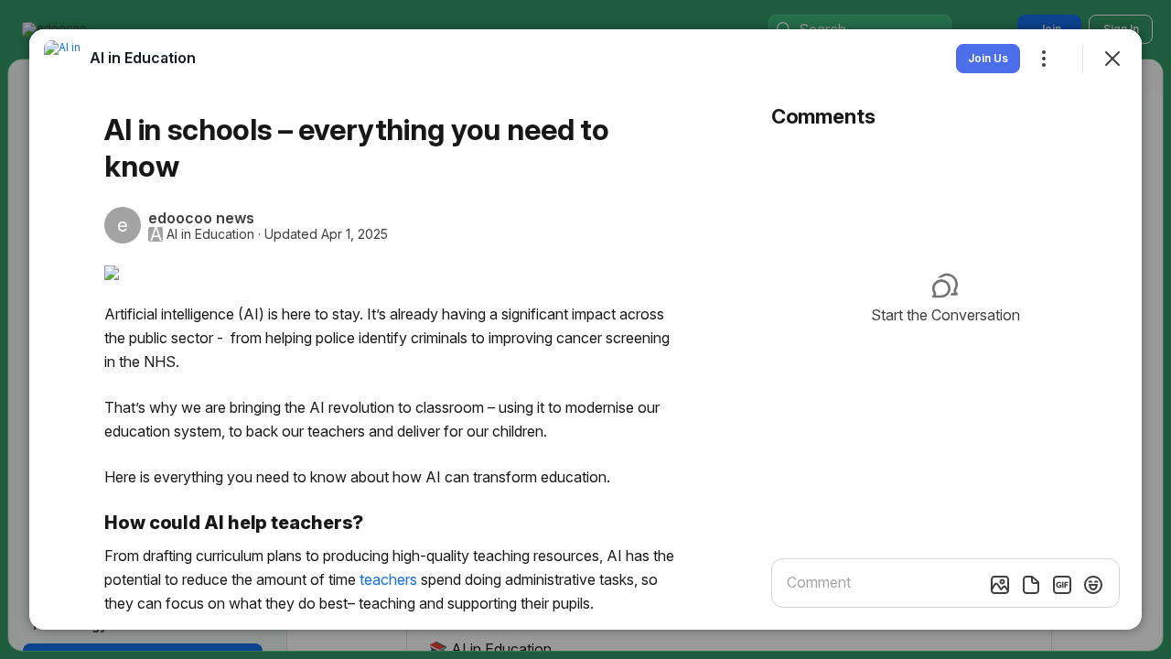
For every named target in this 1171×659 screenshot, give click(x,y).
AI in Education (210, 234)
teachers (388, 579)
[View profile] (62, 58)
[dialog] (585, 329)
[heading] (143, 58)
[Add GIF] (1062, 585)
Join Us (988, 58)
